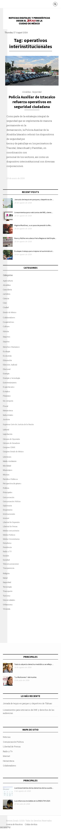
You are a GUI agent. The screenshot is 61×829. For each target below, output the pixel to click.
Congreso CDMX (9, 447)
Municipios (7, 470)
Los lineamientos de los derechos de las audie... (33, 788)
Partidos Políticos (10, 479)
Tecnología (7, 587)
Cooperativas (8, 322)
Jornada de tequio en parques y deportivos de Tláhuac (27, 703)
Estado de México (9, 312)
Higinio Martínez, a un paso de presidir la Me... (33, 225)
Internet (6, 756)
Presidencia (7, 547)
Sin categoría (8, 401)
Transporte (7, 591)
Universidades (9, 600)
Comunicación (8, 497)
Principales (7, 492)
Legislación (7, 434)
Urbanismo (8, 604)
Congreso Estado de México (13, 451)
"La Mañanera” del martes (25, 677)
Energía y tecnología (11, 378)
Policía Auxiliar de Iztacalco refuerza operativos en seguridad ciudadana (32, 101)
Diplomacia (7, 506)
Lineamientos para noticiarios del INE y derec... (33, 212)
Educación (7, 360)
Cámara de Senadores (11, 443)
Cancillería (7, 289)
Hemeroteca (8, 410)
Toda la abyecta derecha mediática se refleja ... (34, 664)
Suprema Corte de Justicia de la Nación (18, 424)
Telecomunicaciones (11, 564)
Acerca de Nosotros (14, 824)
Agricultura (8, 280)
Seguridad (36, 91)
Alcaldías (26, 91)
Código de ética (31, 824)
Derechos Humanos (11, 347)
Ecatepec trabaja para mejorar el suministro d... (34, 251)
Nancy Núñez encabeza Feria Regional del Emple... (35, 238)
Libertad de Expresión (11, 522)
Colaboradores (9, 317)
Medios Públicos (9, 535)
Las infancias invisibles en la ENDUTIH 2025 (32, 801)
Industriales (8, 415)
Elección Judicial (10, 364)
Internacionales (9, 514)
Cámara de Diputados (11, 439)
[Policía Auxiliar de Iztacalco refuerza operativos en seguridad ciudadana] (32, 84)
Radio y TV (7, 551)
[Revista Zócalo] (31, 21)
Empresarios (7, 510)
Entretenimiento (10, 382)
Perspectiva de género (12, 483)
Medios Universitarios (11, 539)
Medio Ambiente (9, 461)
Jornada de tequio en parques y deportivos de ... (34, 199)
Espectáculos (8, 387)
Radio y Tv (8, 751)
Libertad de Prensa (10, 526)
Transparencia (8, 568)
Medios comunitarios (11, 531)
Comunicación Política (11, 501)
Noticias (7, 737)
